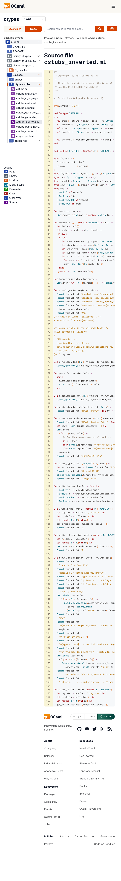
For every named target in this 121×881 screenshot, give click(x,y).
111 (48, 486)
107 (48, 471)
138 (48, 587)
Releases (49, 755)
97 (49, 433)
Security (64, 836)
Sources (18, 74)
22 (49, 150)
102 (48, 452)
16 (49, 128)
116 (48, 504)
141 (48, 599)
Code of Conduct (104, 844)
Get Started (86, 755)
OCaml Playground (90, 808)
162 (48, 678)
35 (49, 199)
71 (49, 335)
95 (49, 425)
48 (49, 248)
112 (48, 489)
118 (48, 512)
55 (49, 275)
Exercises (84, 793)
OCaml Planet (52, 816)
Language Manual (89, 771)
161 (48, 674)
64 (49, 309)
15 (49, 124)
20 (49, 143)
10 (49, 105)
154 (48, 648)
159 (48, 666)
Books (83, 786)
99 (49, 440)
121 (48, 523)
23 (49, 154)
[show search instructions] (112, 28)
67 (49, 320)
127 (48, 546)
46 (49, 241)
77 (49, 358)
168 (48, 700)
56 (49, 278)
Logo (82, 816)
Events (48, 809)
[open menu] (113, 6)
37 (49, 207)
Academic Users (53, 771)
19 (49, 139)
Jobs (47, 824)
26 (49, 165)
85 (49, 388)
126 (48, 542)
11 (49, 109)
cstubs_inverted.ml (27, 122)
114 (48, 497)
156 (48, 655)
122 (48, 527)
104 (48, 459)
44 (49, 233)
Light (79, 716)
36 (49, 203)
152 (48, 640)
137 (48, 584)
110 (48, 482)
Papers (83, 801)
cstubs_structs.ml (26, 131)
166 (48, 693)
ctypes (11, 19)
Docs (33, 28)
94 (49, 422)
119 (48, 516)
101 (48, 448)
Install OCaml (87, 748)
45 (49, 237)
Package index (53, 38)
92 (49, 414)
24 (49, 158)
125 (48, 538)
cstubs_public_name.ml (28, 126)
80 (49, 369)
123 (48, 531)
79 (49, 365)
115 (48, 501)
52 (49, 263)
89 (49, 403)
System (108, 716)
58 (49, 286)
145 (48, 614)
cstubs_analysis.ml (26, 93)
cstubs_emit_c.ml (26, 103)
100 (48, 444)
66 (49, 316)
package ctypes (13, 37)
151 (48, 636)
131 (48, 561)
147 (48, 621)
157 (48, 659)
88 (49, 399)
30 (49, 181)
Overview (15, 28)
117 (48, 508)
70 (49, 331)
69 (49, 327)
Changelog (50, 748)
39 (49, 214)
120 (48, 519)
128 (48, 550)
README (18, 51)
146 (48, 617)
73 (49, 342)
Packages (49, 794)
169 (48, 704)
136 (48, 580)
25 (49, 162)
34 (49, 196)
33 (49, 192)
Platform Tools (88, 763)
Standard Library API (91, 778)
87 (49, 395)
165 (48, 689)
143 (48, 606)
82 (49, 376)
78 (49, 361)
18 (49, 135)
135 (48, 576)
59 (49, 290)
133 (48, 568)
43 (49, 229)
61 (49, 297)
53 (49, 267)
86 (49, 391)
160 (48, 670)
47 (49, 245)
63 (49, 305)
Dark (92, 716)
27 (49, 169)
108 (48, 474)
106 (48, 467)
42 (49, 226)
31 (49, 184)
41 (49, 222)
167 (48, 697)
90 (49, 407)
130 (48, 557)
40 (49, 218)
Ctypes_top (21, 70)
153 (48, 644)
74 (49, 346)
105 (48, 463)
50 (49, 256)
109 (48, 478)
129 (48, 553)
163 (48, 681)
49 (49, 252)
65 (49, 312)
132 (48, 565)
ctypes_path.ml (25, 136)
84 (49, 384)
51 (49, 260)
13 (49, 116)
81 (49, 373)
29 (49, 177)
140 (48, 595)
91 (49, 410)
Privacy (48, 844)
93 (49, 418)
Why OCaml (51, 778)
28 (49, 173)
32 (49, 188)
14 (49, 120)
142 (48, 602)
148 (48, 625)
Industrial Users (53, 763)
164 (48, 685)
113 (48, 493)
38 (49, 211)
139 (48, 591)
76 (49, 354)
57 (49, 282)
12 (49, 113)
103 (48, 455)
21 (49, 147)
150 (48, 632)
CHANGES (19, 46)
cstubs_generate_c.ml (28, 112)
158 (48, 663)
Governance (108, 836)
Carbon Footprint (85, 836)
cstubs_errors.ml (25, 107)
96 (49, 429)
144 (48, 610)
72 (49, 339)
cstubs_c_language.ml (28, 98)
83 (49, 380)
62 (49, 301)
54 (49, 271)
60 (49, 294)
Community (50, 801)
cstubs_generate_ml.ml (28, 117)
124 (48, 535)
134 (48, 572)
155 (48, 651)
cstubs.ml (21, 89)
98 (49, 437)
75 (49, 350)
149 (48, 629)
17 (49, 132)
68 (49, 324)
